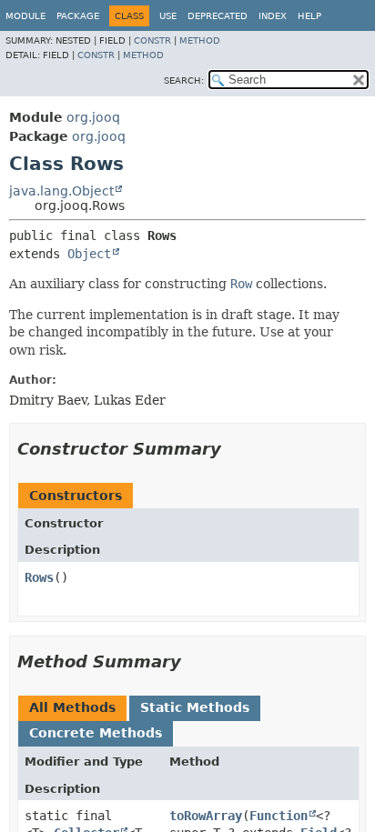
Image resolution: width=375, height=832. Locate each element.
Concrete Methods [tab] (95, 733)
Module (25, 16)
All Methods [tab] (72, 707)
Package (77, 16)
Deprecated (218, 16)
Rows (39, 577)
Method (199, 40)
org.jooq (93, 117)
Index (272, 16)
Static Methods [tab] (194, 707)
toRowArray (205, 815)
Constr (152, 40)
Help (309, 16)
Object (89, 253)
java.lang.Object (61, 191)
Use (168, 16)
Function (278, 815)
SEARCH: (184, 80)
